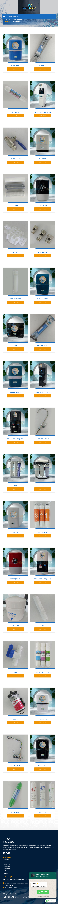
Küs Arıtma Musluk (42, 439)
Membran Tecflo (42, 345)
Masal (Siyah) (42, 765)
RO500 (15, 485)
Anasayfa (8, 21)
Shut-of (15, 252)
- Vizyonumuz (6, 866)
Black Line (42, 159)
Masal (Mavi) (15, 65)
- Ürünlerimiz (6, 868)
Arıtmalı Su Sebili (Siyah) (43, 392)
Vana (15, 672)
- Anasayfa (6, 859)
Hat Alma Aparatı (42, 252)
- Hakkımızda (6, 862)
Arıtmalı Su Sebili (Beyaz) (43, 112)
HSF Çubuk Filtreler (42, 672)
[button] (55, 873)
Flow (42, 625)
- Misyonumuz (6, 864)
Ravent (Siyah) (42, 205)
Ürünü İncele (15, 69)
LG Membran (42, 65)
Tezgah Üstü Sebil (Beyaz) (42, 579)
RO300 (42, 485)
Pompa (15, 719)
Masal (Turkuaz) (15, 392)
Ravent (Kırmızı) (15, 579)
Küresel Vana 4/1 (15, 159)
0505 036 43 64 (9, 885)
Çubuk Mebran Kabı (15, 299)
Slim (15, 345)
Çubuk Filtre (43, 812)
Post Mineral (15, 112)
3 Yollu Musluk (15, 765)
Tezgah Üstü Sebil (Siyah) (15, 439)
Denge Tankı (15, 625)
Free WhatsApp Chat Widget (43, 896)
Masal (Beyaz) (42, 719)
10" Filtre (15, 205)
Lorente (15, 532)
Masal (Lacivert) (42, 299)
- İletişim (5, 873)
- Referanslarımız (7, 871)
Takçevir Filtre (42, 532)
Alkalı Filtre (15, 812)
